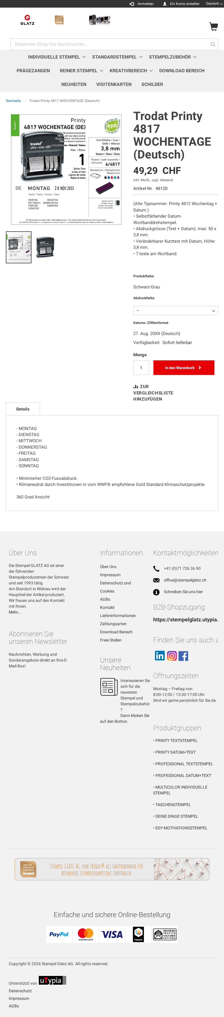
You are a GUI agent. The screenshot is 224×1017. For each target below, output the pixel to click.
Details (22, 409)
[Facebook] (183, 663)
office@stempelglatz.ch (185, 580)
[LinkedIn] (159, 663)
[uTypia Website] (52, 983)
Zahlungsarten (113, 623)
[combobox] (114, 44)
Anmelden (146, 4)
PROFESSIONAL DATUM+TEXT (183, 775)
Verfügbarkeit (146, 342)
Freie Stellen (111, 640)
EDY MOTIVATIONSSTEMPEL (181, 828)
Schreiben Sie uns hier (183, 591)
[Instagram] (172, 663)
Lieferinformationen (118, 615)
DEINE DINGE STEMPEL (176, 816)
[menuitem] (55, 57)
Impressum (110, 574)
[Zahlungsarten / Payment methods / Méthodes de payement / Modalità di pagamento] (112, 941)
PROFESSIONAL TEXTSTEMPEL (184, 764)
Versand (166, 180)
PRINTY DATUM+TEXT (175, 752)
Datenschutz (20, 990)
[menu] (112, 70)
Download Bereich (116, 632)
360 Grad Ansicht (33, 497)
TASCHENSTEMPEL (173, 804)
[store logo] (59, 20)
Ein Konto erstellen (185, 4)
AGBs (105, 599)
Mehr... (15, 612)
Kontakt (107, 607)
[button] (214, 3)
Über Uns (108, 566)
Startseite (13, 101)
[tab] (23, 408)
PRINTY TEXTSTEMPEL (176, 740)
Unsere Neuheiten (115, 664)
